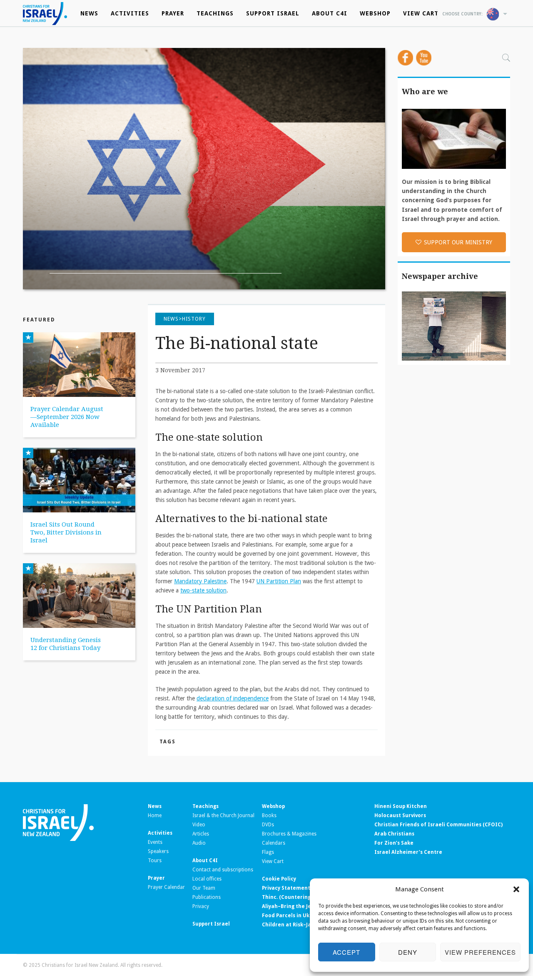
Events (155, 842)
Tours (155, 860)
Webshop (375, 13)
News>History (185, 319)
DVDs (268, 825)
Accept (346, 952)
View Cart (420, 13)
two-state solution (203, 590)
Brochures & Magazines (289, 834)
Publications (206, 897)
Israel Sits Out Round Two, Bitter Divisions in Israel (66, 532)
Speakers (158, 851)
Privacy (200, 906)
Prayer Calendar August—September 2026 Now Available (66, 417)
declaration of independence (233, 698)
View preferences (480, 952)
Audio (199, 843)
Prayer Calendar (166, 887)
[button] (516, 889)
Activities (130, 13)
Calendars (273, 843)
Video (198, 825)
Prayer (173, 13)
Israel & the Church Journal (223, 815)
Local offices (207, 879)
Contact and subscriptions (222, 870)
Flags (268, 852)
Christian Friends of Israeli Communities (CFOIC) (438, 825)
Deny (407, 952)
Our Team (203, 888)
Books (269, 815)
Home (155, 815)
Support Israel (272, 13)
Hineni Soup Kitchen (400, 806)
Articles (200, 834)
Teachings (215, 13)
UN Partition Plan (279, 581)
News (89, 13)
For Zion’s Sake (393, 843)
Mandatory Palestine (200, 581)
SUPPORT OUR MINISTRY (458, 242)
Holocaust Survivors (400, 815)
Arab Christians (394, 834)
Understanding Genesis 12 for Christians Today (65, 644)
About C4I (329, 13)
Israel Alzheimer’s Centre (408, 852)
